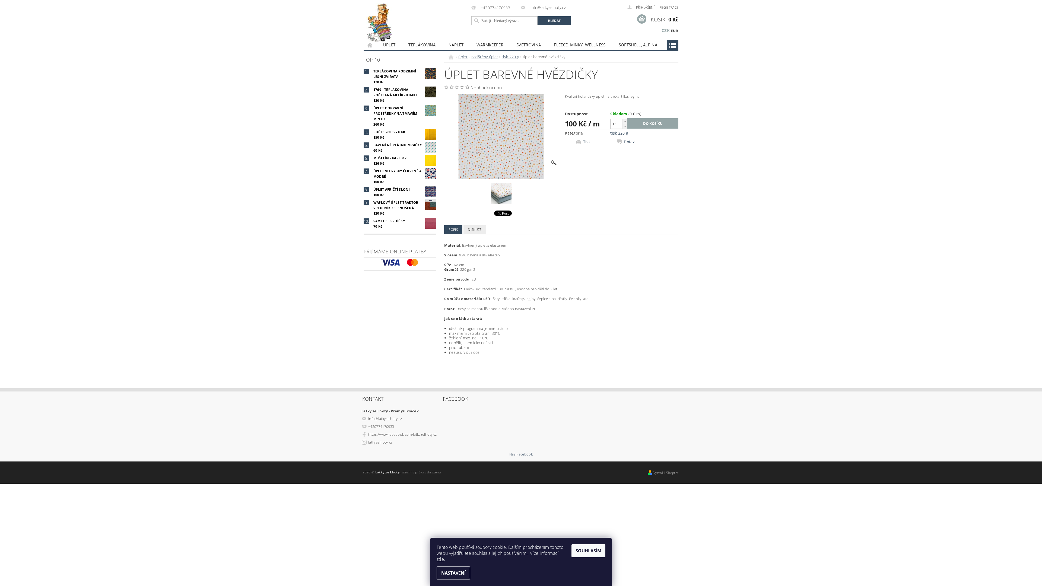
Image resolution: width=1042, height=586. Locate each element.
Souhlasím (588, 551)
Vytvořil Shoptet (665, 472)
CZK (666, 30)
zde (440, 559)
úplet (389, 44)
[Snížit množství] (624, 126)
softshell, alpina (638, 44)
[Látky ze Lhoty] (379, 23)
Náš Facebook (521, 454)
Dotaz (629, 141)
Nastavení (453, 573)
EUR (674, 30)
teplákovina (422, 44)
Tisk (586, 141)
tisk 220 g (619, 133)
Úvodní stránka (370, 45)
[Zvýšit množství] (624, 121)
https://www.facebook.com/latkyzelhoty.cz (402, 434)
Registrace (668, 7)
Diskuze (475, 229)
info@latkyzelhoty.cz (385, 418)
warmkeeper (489, 44)
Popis (453, 229)
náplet (456, 44)
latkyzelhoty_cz (380, 442)
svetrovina (528, 44)
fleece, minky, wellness (579, 44)
